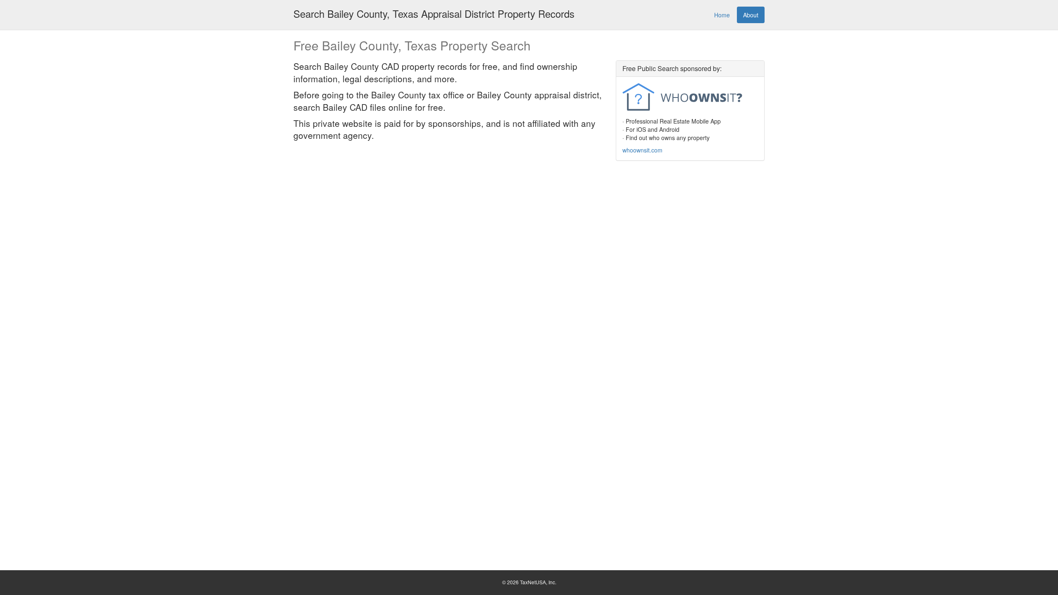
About (750, 15)
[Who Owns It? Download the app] (690, 98)
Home (722, 15)
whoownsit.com (642, 150)
